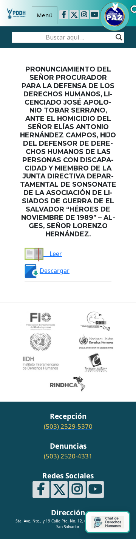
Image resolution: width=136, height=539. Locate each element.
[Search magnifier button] (119, 37)
